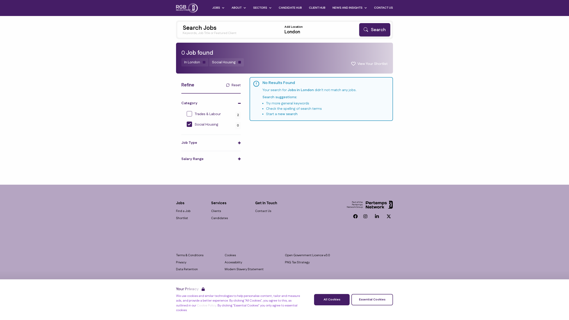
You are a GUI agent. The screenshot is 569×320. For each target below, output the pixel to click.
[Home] (187, 8)
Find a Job (183, 211)
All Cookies (332, 299)
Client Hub (317, 8)
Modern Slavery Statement (244, 269)
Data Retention (187, 269)
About (237, 8)
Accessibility (233, 262)
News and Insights (348, 8)
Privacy (181, 262)
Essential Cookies (372, 299)
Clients (216, 211)
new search (288, 114)
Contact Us (383, 8)
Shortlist (182, 218)
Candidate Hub (290, 8)
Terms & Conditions (189, 255)
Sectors (260, 8)
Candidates (219, 218)
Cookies (230, 255)
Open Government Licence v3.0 (307, 255)
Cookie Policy (206, 305)
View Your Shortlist (372, 63)
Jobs (216, 8)
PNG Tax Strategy (297, 262)
